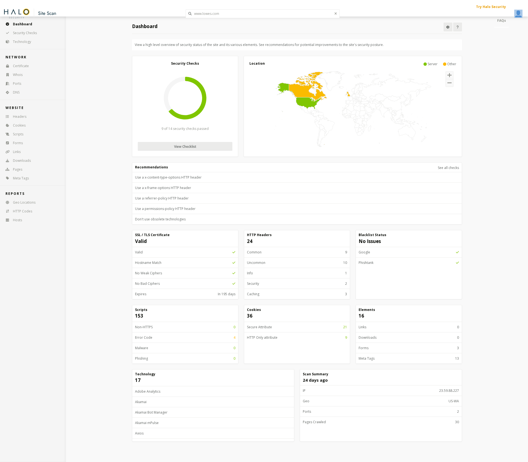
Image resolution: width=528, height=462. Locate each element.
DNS (16, 92)
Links (17, 151)
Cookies (19, 125)
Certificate (21, 66)
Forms (18, 143)
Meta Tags (21, 178)
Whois (18, 74)
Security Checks (25, 33)
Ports (17, 83)
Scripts (18, 134)
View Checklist (185, 146)
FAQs (501, 20)
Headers (19, 116)
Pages (17, 169)
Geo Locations (24, 202)
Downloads (22, 160)
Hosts (17, 220)
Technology (22, 41)
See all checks (448, 167)
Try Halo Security (491, 6)
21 (345, 327)
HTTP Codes (22, 211)
